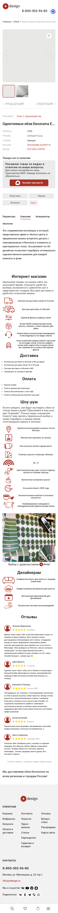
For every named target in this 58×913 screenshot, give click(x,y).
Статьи (25, 832)
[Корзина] (38, 908)
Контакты (27, 813)
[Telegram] (29, 895)
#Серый (41, 196)
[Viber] (34, 895)
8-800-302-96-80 (34, 10)
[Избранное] (25, 908)
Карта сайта (48, 832)
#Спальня (15, 203)
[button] (42, 558)
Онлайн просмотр (32, 182)
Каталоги (8, 824)
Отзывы (46, 813)
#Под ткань (15, 196)
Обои (16, 22)
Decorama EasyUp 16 (39, 145)
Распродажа (48, 827)
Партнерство (28, 837)
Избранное (9, 818)
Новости (26, 818)
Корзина (7, 813)
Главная (7, 22)
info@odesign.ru (11, 880)
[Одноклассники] (25, 895)
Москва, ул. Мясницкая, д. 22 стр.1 (22, 874)
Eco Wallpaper (36, 149)
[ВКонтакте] (20, 895)
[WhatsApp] (38, 895)
